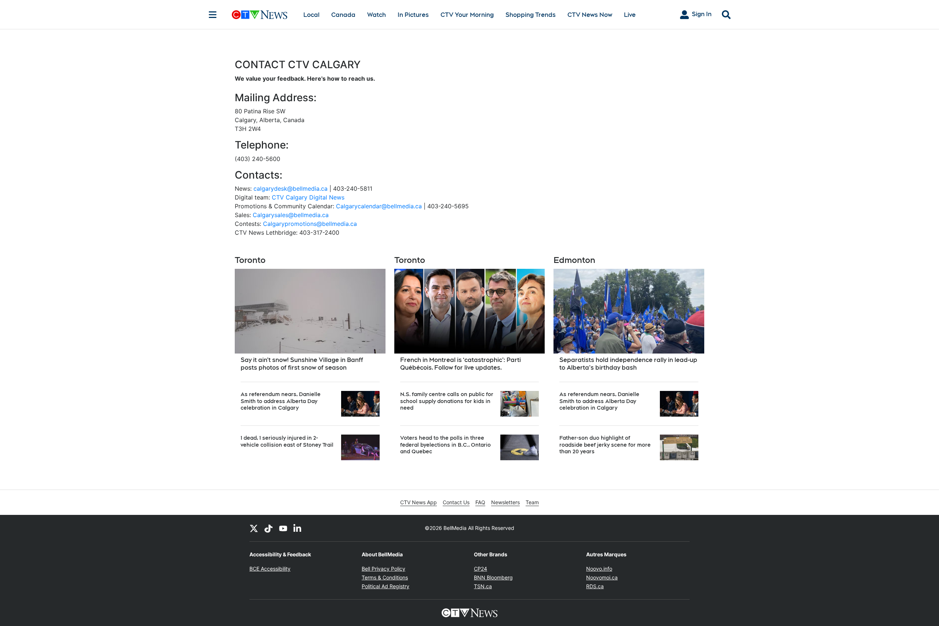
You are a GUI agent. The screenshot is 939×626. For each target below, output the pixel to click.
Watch (376, 14)
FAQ (480, 502)
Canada (343, 14)
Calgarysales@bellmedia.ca (291, 215)
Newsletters (505, 502)
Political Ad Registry (385, 586)
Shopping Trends (530, 14)
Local (311, 14)
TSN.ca (483, 586)
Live (630, 14)
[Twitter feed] (253, 528)
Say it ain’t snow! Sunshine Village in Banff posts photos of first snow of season (302, 363)
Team (532, 502)
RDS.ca (595, 586)
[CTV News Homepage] (259, 14)
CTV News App (418, 502)
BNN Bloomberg (493, 577)
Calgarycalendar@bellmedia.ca (379, 206)
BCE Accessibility (270, 568)
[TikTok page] (268, 528)
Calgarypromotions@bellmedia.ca (310, 223)
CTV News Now (589, 14)
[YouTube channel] (283, 528)
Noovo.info (599, 568)
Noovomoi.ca (602, 577)
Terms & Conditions (385, 577)
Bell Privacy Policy (383, 568)
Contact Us (456, 502)
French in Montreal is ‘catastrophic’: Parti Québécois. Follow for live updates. (460, 363)
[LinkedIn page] (297, 528)
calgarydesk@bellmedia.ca (290, 188)
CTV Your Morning (467, 14)
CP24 (480, 568)
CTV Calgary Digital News (308, 197)
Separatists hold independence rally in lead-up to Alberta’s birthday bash (628, 363)
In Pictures (413, 14)
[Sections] (212, 14)
